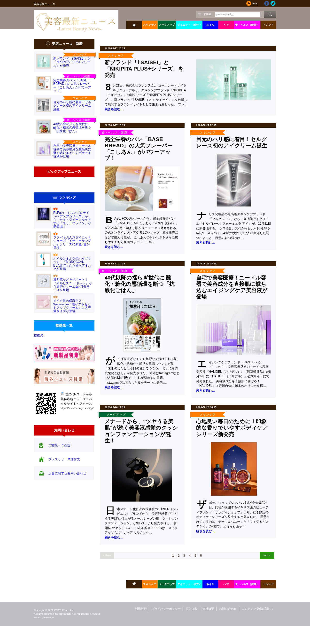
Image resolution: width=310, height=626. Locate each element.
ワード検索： (206, 14)
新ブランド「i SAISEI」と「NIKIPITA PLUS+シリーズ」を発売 (72, 62)
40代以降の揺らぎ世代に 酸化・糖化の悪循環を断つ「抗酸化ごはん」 (72, 127)
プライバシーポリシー (166, 608)
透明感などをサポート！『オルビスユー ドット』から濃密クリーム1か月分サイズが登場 (72, 285)
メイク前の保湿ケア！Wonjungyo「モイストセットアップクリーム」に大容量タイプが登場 (72, 306)
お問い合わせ (228, 608)
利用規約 (141, 608)
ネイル (210, 24)
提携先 (38, 335)
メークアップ (167, 24)
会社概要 (208, 608)
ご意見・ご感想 (59, 445)
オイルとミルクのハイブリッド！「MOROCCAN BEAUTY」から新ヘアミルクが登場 (72, 264)
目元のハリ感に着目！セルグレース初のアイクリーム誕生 (72, 105)
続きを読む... (114, 109)
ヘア (226, 24)
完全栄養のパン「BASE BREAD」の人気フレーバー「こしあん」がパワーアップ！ (72, 86)
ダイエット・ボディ (189, 24)
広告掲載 (191, 608)
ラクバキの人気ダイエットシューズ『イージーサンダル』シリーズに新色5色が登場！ (72, 243)
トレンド (268, 24)
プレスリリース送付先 (64, 459)
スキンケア (149, 24)
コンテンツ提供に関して (258, 608)
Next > (267, 555)
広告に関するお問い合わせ (67, 473)
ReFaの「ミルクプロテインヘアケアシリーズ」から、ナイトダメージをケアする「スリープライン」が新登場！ (72, 219)
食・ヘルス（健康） (247, 24)
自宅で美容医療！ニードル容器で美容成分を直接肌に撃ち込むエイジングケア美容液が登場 (72, 151)
